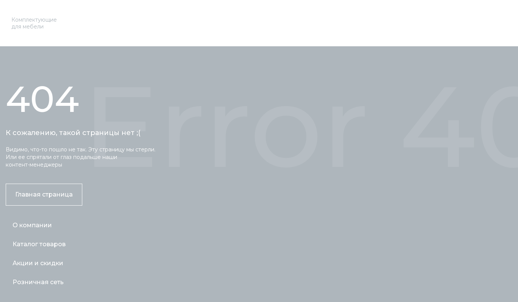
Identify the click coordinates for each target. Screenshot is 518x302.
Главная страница (44, 194)
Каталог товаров (39, 244)
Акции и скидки (38, 263)
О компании (32, 225)
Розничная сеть (38, 282)
